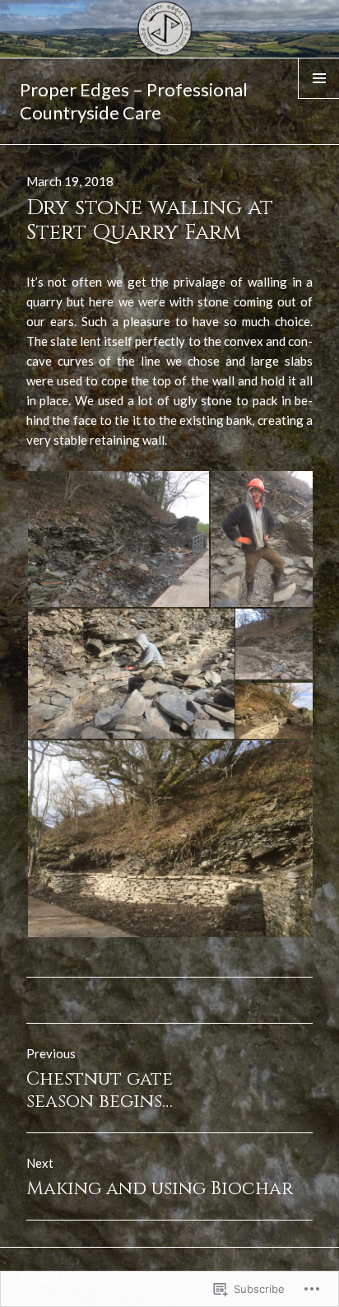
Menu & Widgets (319, 98)
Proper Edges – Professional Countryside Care (134, 101)
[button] (117, 539)
